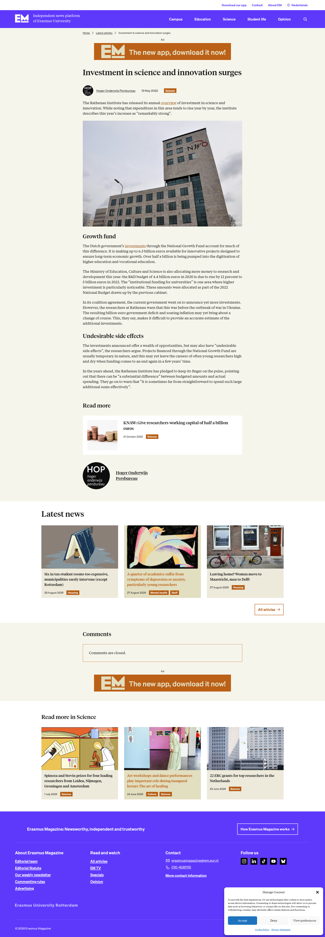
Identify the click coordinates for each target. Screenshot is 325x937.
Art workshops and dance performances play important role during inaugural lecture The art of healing (159, 780)
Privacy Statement (280, 929)
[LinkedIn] (254, 861)
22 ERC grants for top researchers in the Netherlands (242, 778)
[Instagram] (244, 861)
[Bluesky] (283, 861)
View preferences (304, 920)
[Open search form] (305, 19)
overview (168, 103)
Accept (242, 920)
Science (170, 91)
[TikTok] (263, 861)
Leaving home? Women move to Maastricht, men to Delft (236, 577)
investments (135, 246)
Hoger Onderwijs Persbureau (115, 90)
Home (86, 33)
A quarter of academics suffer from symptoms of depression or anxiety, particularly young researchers (156, 579)
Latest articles (104, 33)
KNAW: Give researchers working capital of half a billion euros (175, 425)
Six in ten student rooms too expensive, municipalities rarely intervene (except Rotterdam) (76, 579)
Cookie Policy (262, 929)
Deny (273, 920)
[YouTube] (273, 861)
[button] (317, 892)
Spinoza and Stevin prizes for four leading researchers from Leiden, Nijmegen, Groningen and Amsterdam (78, 780)
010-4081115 (181, 867)
